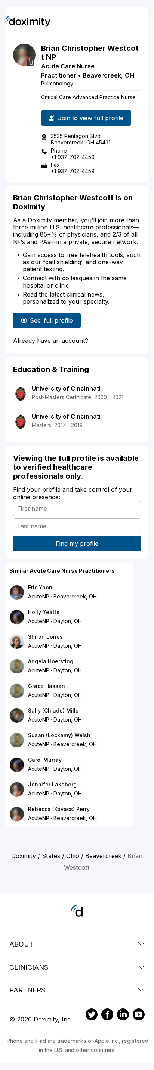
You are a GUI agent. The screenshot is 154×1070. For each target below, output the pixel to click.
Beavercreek (102, 75)
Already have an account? (50, 340)
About (21, 944)
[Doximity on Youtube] (139, 1015)
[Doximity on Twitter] (92, 1015)
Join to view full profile (90, 118)
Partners (27, 990)
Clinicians (28, 967)
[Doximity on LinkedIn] (123, 1015)
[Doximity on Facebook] (107, 1015)
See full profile (53, 322)
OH (129, 75)
